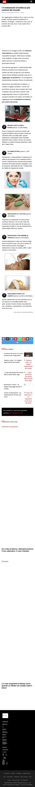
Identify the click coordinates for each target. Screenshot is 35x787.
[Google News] (7, 764)
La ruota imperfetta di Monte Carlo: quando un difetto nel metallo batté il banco (17, 686)
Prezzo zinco (4, 735)
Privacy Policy (16, 780)
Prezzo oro (4, 737)
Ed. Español (24, 780)
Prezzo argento (4, 740)
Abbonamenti (26, 773)
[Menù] (31, 1)
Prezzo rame (4, 729)
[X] (6, 755)
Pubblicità (16, 776)
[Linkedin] (5, 758)
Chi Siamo (7, 773)
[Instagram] (3, 764)
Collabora (19, 773)
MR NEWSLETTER (16, 413)
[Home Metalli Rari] (4, 3)
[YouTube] (3, 761)
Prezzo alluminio (5, 732)
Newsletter (10, 776)
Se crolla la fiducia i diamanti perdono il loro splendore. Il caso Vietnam (17, 550)
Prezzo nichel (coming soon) (4, 743)
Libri (4, 776)
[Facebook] (3, 755)
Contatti (13, 773)
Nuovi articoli (24, 776)
